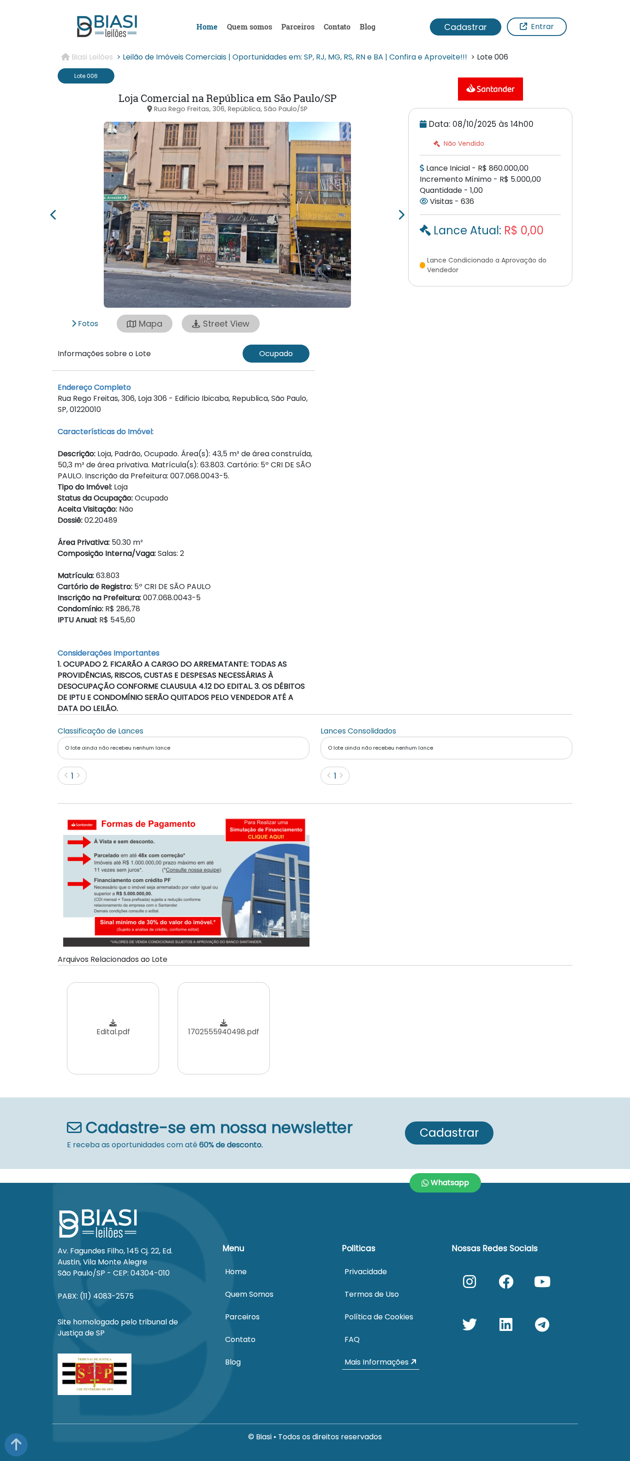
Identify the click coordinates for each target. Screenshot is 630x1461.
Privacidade (366, 1271)
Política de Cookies (379, 1317)
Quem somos (249, 26)
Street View (226, 323)
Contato (337, 26)
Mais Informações (377, 1362)
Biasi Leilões (91, 57)
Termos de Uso (372, 1294)
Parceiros (298, 26)
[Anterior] (66, 775)
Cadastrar (465, 27)
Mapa (150, 323)
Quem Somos (249, 1294)
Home (207, 26)
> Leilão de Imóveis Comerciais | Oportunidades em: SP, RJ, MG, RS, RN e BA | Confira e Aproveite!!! (292, 57)
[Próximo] (78, 775)
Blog (367, 26)
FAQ (352, 1339)
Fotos (87, 323)
